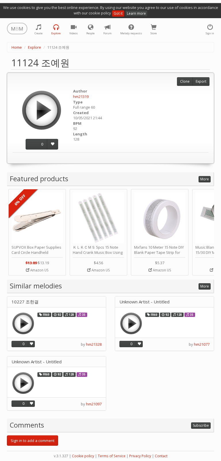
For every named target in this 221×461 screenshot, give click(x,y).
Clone (185, 81)
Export (201, 81)
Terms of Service (111, 456)
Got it (118, 13)
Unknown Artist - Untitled (144, 301)
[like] (52, 144)
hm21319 (81, 96)
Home (17, 47)
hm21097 (94, 404)
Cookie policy (83, 456)
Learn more (136, 13)
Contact (161, 456)
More (204, 179)
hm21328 (94, 344)
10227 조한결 (25, 301)
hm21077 (201, 344)
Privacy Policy (140, 456)
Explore (34, 47)
